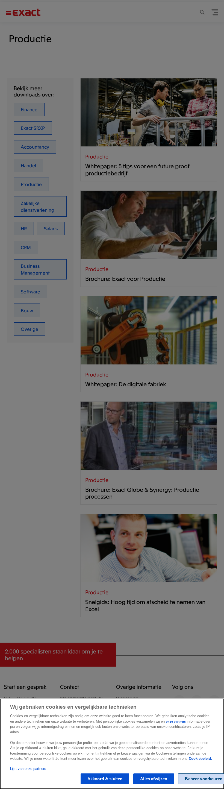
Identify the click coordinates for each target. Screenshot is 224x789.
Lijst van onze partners (28, 769)
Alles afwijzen (153, 778)
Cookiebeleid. (200, 758)
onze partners (176, 721)
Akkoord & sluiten (105, 778)
